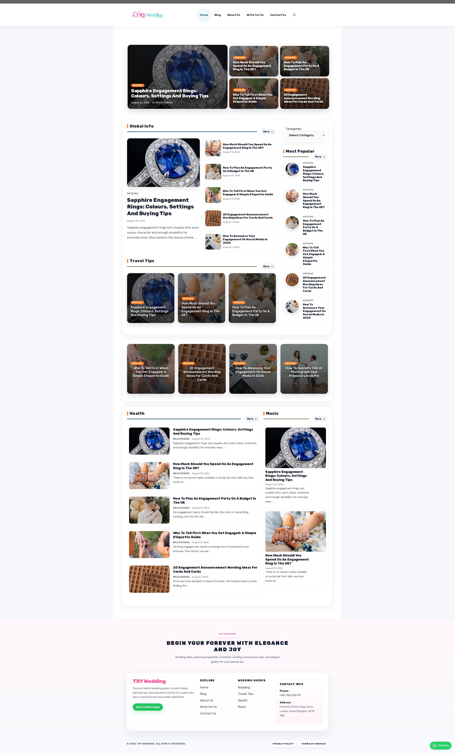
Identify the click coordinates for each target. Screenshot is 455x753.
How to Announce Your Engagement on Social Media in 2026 (245, 239)
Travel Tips (245, 694)
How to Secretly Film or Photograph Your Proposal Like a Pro (304, 372)
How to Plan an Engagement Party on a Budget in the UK (301, 66)
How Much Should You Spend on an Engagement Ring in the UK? (252, 66)
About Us (233, 15)
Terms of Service (313, 744)
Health (242, 700)
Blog (218, 15)
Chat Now (443, 745)
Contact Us (278, 15)
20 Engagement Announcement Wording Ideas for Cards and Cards (303, 98)
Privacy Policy (283, 744)
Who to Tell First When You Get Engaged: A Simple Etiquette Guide (253, 98)
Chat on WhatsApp (148, 707)
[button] (294, 15)
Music (242, 707)
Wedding (138, 85)
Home (204, 15)
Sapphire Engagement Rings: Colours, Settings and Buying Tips (170, 93)
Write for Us (255, 15)
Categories (293, 129)
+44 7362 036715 (290, 695)
